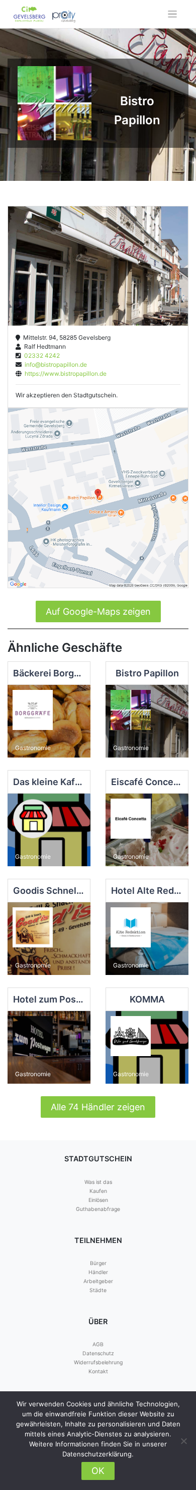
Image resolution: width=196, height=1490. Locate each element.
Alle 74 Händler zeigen (98, 1107)
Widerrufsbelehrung (98, 1362)
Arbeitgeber (98, 1281)
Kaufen (98, 1191)
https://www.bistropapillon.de (64, 373)
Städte (98, 1290)
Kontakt (98, 1371)
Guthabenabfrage (98, 1209)
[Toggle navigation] (172, 14)
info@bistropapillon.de (54, 364)
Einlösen (98, 1200)
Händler (98, 1272)
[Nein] (183, 1441)
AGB (98, 1344)
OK (98, 1470)
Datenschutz (98, 1353)
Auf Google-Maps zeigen (98, 611)
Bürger (98, 1263)
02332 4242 (40, 355)
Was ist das (98, 1182)
